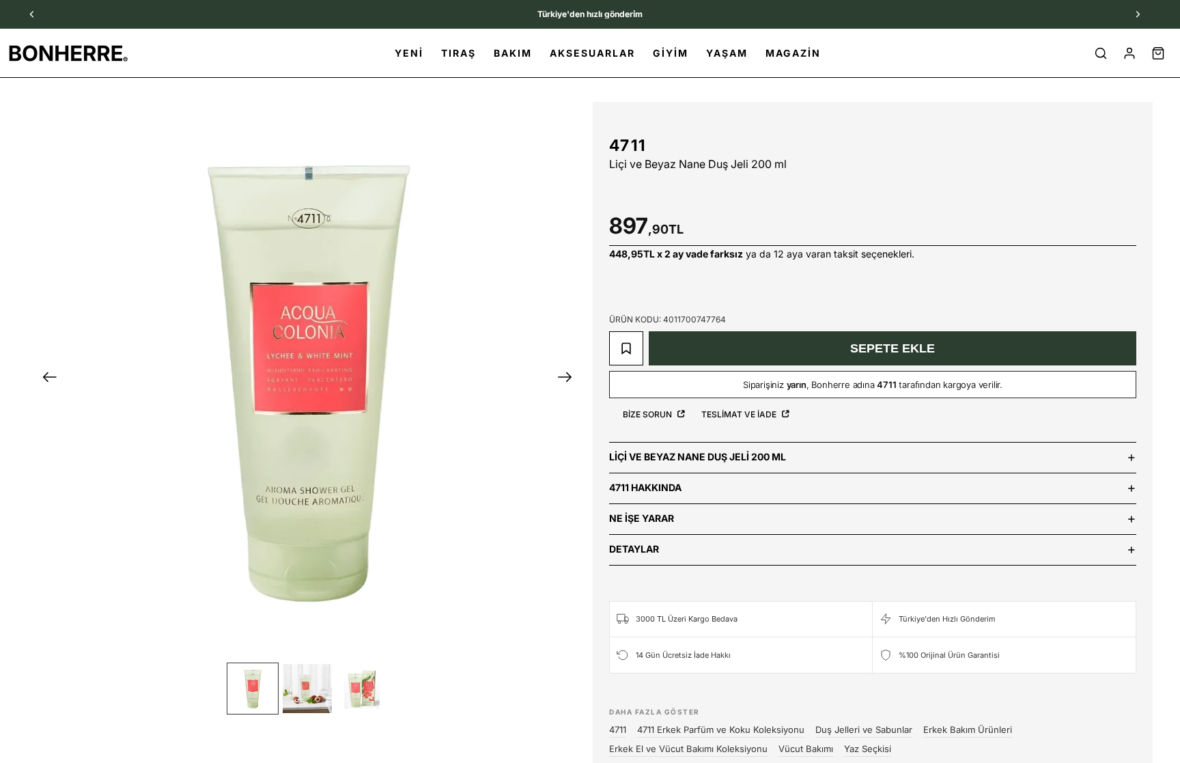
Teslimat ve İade (739, 414)
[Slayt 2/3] (307, 688)
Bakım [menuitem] (513, 53)
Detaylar (634, 549)
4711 (627, 145)
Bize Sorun (648, 414)
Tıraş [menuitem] (458, 53)
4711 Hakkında (645, 487)
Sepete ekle (892, 348)
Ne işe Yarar (641, 518)
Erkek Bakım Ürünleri (967, 729)
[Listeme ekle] (626, 348)
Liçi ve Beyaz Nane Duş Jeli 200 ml (697, 456)
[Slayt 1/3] (252, 688)
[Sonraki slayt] (569, 379)
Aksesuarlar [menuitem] (592, 53)
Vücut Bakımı (805, 748)
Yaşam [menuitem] (727, 53)
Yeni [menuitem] (409, 53)
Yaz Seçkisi (867, 748)
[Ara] (1100, 53)
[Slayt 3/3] (362, 688)
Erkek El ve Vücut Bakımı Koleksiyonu (688, 748)
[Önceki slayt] (45, 379)
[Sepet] (1158, 53)
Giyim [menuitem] (670, 53)
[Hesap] (1129, 53)
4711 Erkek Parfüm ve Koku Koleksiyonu (720, 729)
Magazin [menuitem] (793, 53)
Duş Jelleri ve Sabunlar (863, 729)
